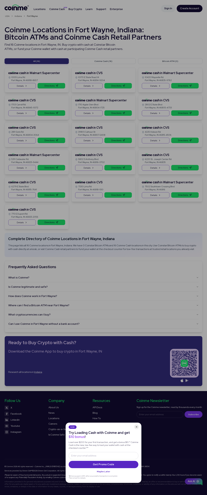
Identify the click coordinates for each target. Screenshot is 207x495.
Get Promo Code (103, 464)
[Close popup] (136, 426)
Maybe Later (103, 471)
